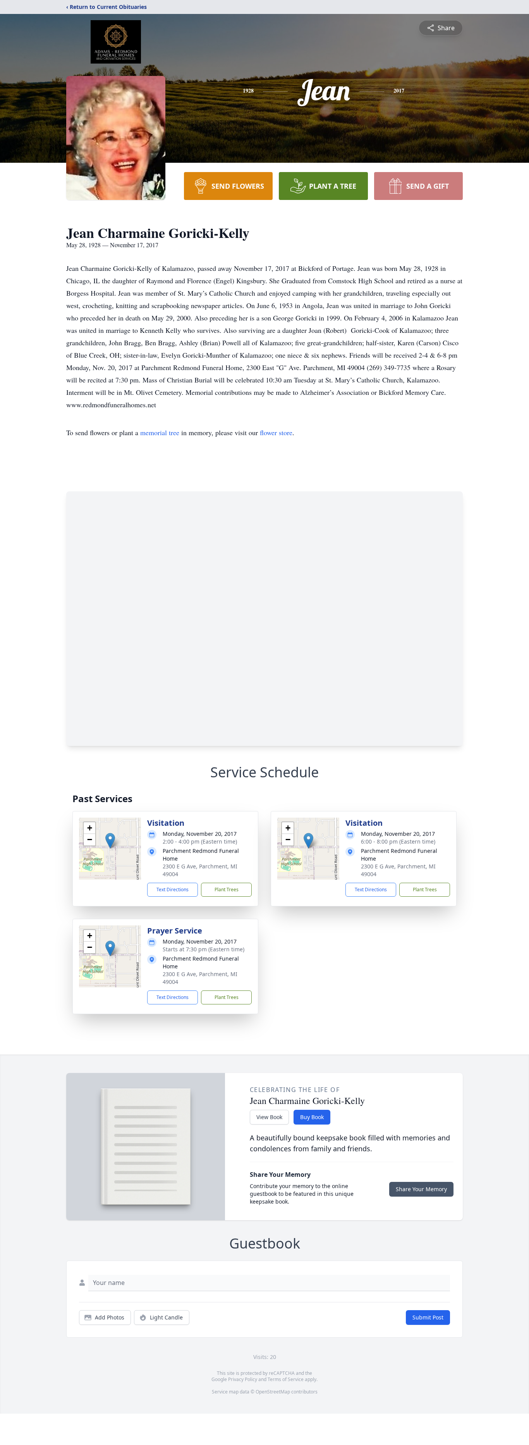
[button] (110, 841)
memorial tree (159, 432)
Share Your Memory (421, 1189)
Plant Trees (227, 889)
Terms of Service (286, 1379)
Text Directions (172, 889)
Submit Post (427, 1317)
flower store (276, 432)
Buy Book (312, 1117)
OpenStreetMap (273, 1391)
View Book (269, 1117)
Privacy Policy (242, 1379)
